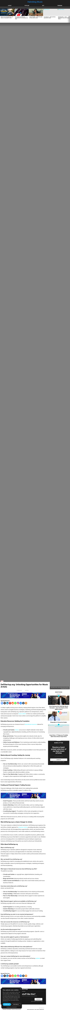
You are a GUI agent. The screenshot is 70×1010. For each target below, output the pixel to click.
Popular (27, 5)
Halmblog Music (35, 2)
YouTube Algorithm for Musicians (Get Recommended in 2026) (21, 18)
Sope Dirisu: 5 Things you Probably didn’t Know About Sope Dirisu (58, 735)
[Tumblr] (23, 703)
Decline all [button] (16, 1004)
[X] (4, 703)
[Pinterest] (10, 703)
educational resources (31, 724)
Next (69, 16)
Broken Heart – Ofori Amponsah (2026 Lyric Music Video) (63, 18)
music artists (22, 713)
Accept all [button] (6, 1004)
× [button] (20, 988)
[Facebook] (2, 703)
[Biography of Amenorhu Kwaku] (58, 716)
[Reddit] (12, 703)
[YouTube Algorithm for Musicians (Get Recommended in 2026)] (21, 12)
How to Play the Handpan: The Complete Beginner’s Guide (7, 17)
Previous (0, 16)
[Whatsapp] (15, 703)
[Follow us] (67, 8)
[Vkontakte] (20, 703)
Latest (10, 5)
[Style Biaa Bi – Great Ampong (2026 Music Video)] (50, 12)
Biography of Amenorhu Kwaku (58, 722)
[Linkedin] (7, 703)
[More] (26, 703)
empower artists (22, 827)
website (38, 958)
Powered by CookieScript (12, 1007)
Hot (43, 5)
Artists (17, 730)
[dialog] (11, 998)
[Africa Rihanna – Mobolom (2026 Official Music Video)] (36, 12)
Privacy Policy (5, 1001)
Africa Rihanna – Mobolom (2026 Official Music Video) (35, 17)
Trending (59, 5)
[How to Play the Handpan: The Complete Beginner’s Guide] (7, 12)
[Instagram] (18, 703)
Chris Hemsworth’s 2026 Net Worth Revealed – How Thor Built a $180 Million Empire (58, 708)
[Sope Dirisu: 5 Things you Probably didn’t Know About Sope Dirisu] (58, 729)
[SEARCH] (68, 8)
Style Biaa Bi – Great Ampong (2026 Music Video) (50, 17)
